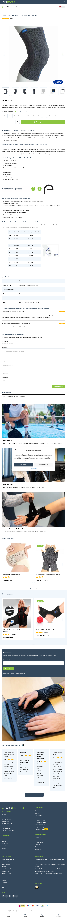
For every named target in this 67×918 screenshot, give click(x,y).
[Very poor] (3, 343)
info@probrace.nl (6, 821)
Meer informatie (61, 107)
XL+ (50, 116)
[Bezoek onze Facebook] (3, 896)
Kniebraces (16, 10)
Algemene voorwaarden (8, 859)
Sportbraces (5, 843)
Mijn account (38, 817)
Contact (37, 811)
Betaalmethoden (6, 864)
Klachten (4, 880)
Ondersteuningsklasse (7, 868)
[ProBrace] (8, 2)
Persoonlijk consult (6, 873)
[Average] (7, 343)
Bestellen (4, 866)
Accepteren (23, 464)
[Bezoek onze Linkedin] (9, 896)
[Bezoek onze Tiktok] (16, 896)
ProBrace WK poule (40, 878)
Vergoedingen (5, 875)
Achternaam (5, 377)
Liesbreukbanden (39, 847)
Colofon (33, 911)
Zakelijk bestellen (39, 829)
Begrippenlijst (5, 871)
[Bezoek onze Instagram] (6, 896)
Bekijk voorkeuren (43, 464)
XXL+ (56, 116)
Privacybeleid (34, 468)
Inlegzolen (4, 845)
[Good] (10, 343)
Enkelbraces (38, 840)
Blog (3, 887)
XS (9, 116)
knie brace (21, 137)
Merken (4, 848)
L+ (44, 116)
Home (3, 10)
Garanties (4, 878)
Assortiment (7, 10)
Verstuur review (58, 386)
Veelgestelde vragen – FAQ (41, 827)
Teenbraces (38, 849)
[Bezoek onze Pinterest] (13, 896)
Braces (12, 10)
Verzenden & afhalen (40, 820)
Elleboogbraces (39, 842)
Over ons (37, 813)
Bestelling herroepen (40, 824)
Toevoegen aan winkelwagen (44, 122)
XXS (4, 116)
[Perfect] (12, 343)
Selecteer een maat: (14, 111)
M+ (39, 116)
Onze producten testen (7, 885)
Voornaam (4, 370)
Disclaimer (4, 882)
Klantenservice (38, 815)
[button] (3, 564)
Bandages (4, 841)
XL (28, 116)
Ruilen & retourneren (40, 822)
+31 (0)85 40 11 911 (7, 824)
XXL (34, 116)
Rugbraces (37, 844)
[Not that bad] (5, 343)
